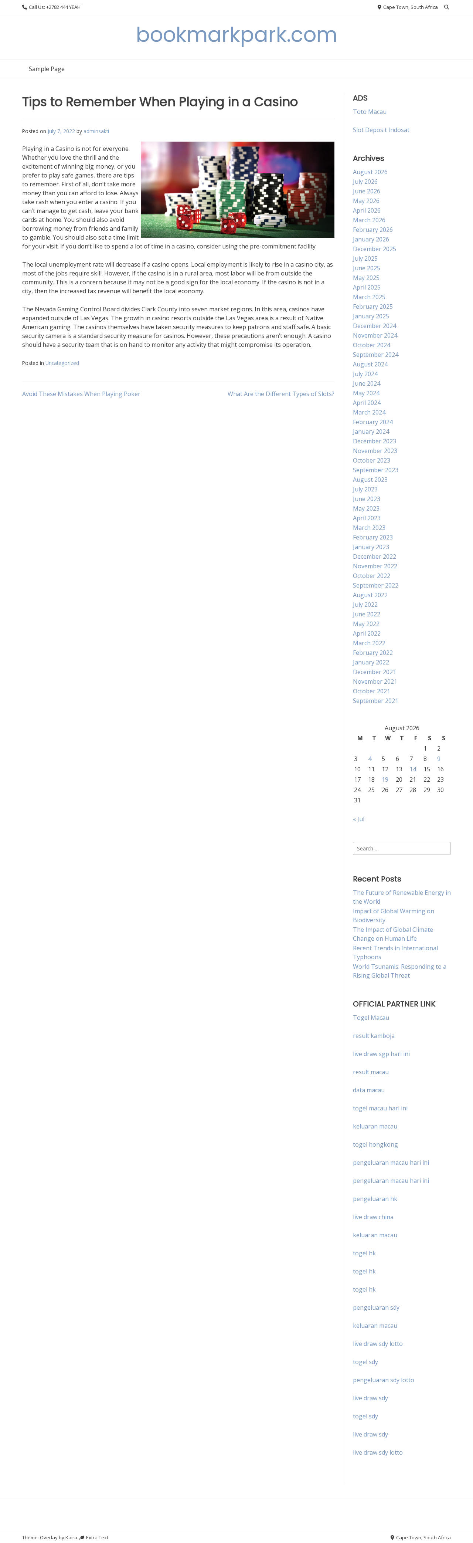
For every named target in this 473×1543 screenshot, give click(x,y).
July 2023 (365, 489)
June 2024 (366, 383)
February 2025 (373, 306)
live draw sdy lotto (378, 1452)
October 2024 (371, 345)
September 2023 (375, 470)
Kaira (71, 1537)
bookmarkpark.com (236, 34)
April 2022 (367, 633)
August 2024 (370, 364)
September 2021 (375, 701)
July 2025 (365, 258)
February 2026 (373, 230)
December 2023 (374, 441)
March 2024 (369, 412)
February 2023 (373, 537)
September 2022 (375, 585)
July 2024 (365, 374)
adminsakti (96, 131)
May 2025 (366, 278)
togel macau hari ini (380, 1108)
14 (412, 769)
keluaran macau (375, 1235)
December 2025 (374, 249)
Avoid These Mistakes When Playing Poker (81, 394)
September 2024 (375, 355)
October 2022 (371, 576)
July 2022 (365, 604)
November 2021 (375, 681)
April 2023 (367, 518)
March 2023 (369, 528)
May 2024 (366, 393)
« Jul (358, 819)
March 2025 (369, 297)
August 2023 (370, 480)
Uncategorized (62, 362)
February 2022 (373, 653)
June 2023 (366, 499)
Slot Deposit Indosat (381, 130)
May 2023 (366, 508)
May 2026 (366, 201)
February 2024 (373, 422)
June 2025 (366, 268)
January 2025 (371, 316)
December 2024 (374, 326)
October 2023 (371, 460)
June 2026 (366, 191)
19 (385, 779)
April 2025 (367, 287)
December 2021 (374, 672)
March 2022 (369, 643)
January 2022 (371, 662)
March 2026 (369, 220)
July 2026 (365, 181)
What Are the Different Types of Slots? (281, 394)
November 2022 (375, 566)
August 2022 (370, 595)
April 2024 (367, 403)
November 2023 (375, 451)
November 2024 (375, 335)
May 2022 (366, 624)
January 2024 (371, 431)
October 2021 (371, 691)
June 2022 (366, 614)
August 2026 (370, 172)
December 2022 (374, 556)
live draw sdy (370, 1398)
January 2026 (371, 239)
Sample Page (47, 69)
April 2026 (367, 210)
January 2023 (371, 547)
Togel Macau (371, 1018)
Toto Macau (370, 112)
